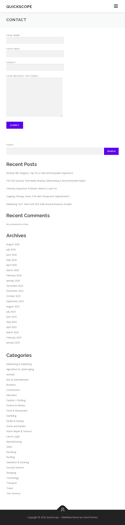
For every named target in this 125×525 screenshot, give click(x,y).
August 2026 (13, 244)
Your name (13, 35)
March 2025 (12, 332)
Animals (10, 374)
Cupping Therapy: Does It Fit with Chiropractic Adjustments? (37, 196)
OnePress (67, 517)
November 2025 (14, 290)
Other (9, 446)
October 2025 (13, 296)
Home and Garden (16, 426)
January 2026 (13, 280)
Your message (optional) (22, 76)
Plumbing (11, 452)
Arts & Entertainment (17, 379)
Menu (116, 6)
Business (11, 384)
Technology (12, 477)
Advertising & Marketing (19, 364)
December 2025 (14, 285)
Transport (11, 482)
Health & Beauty (15, 421)
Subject (11, 62)
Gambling (11, 415)
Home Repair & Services (19, 431)
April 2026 (11, 264)
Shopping (11, 472)
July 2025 (11, 311)
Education (11, 395)
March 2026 (12, 270)
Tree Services (13, 493)
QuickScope (19, 6)
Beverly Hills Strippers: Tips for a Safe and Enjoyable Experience (39, 173)
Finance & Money (15, 405)
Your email (13, 49)
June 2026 (11, 254)
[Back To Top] (62, 509)
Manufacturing (14, 441)
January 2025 (13, 342)
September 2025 (15, 301)
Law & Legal (13, 436)
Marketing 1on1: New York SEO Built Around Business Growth (39, 204)
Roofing (10, 457)
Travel (9, 488)
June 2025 (11, 316)
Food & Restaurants (17, 410)
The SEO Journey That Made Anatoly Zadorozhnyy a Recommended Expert (45, 180)
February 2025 (13, 337)
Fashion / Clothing (15, 400)
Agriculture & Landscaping (20, 369)
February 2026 (13, 275)
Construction (13, 389)
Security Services (15, 467)
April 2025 (11, 327)
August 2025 (13, 306)
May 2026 (11, 259)
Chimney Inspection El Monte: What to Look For (31, 188)
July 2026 (11, 249)
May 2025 (11, 321)
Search (9, 144)
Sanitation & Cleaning (17, 462)
